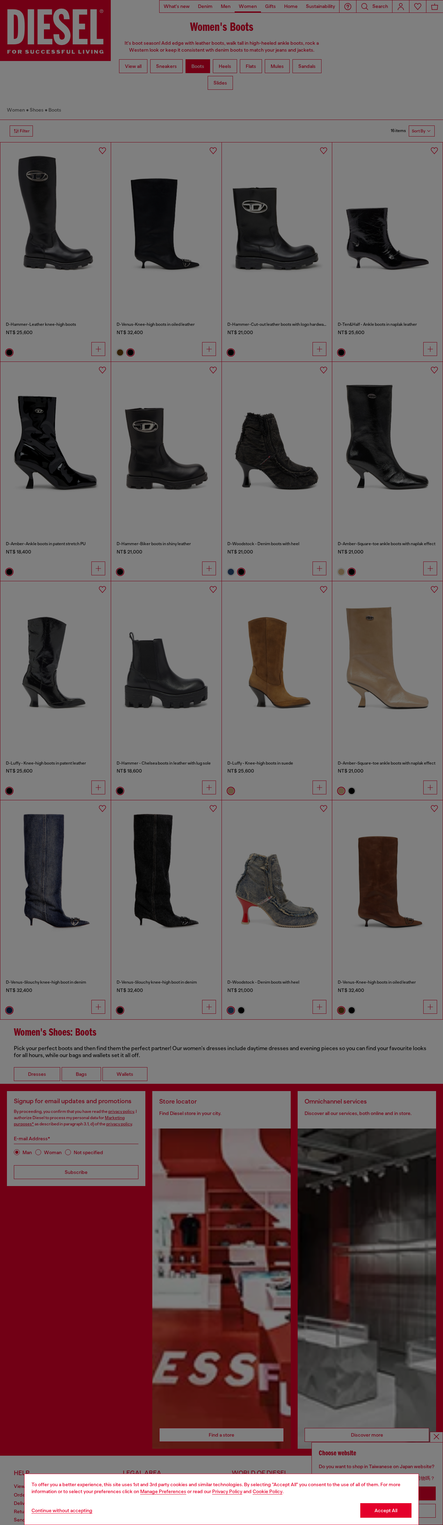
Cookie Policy (267, 1491)
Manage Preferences (163, 1491)
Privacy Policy (227, 1491)
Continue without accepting (61, 1510)
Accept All (385, 1510)
